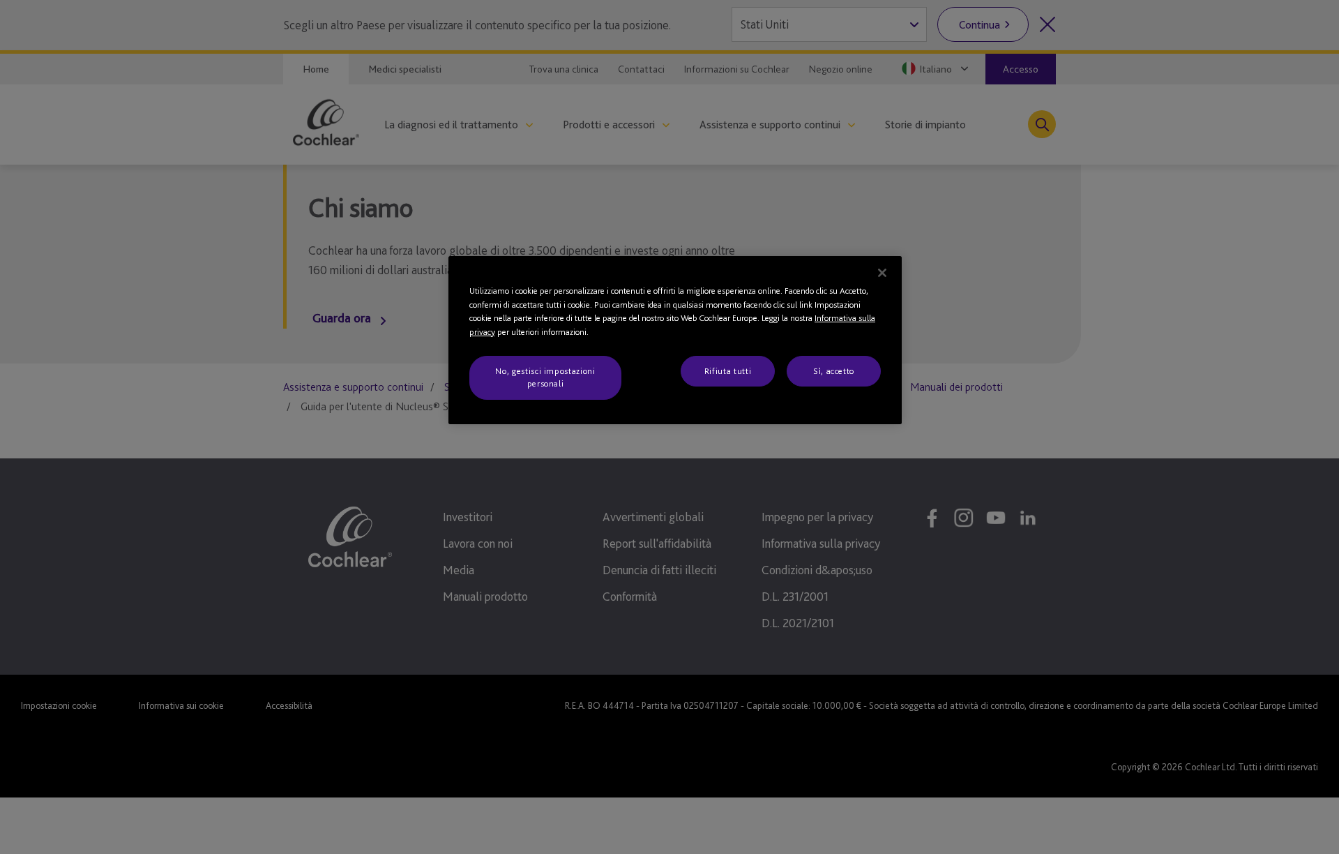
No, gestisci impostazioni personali (545, 377)
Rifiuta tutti (727, 371)
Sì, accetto (833, 371)
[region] (675, 340)
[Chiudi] (882, 272)
